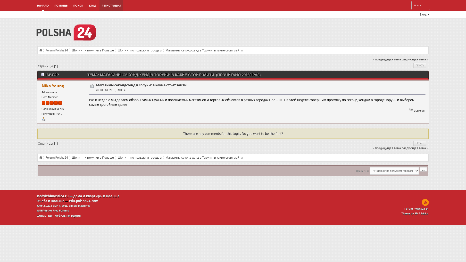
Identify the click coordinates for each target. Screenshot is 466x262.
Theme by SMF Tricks (414, 213)
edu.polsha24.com (83, 201)
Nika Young (53, 86)
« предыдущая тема (387, 59)
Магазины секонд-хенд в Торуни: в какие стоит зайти (141, 85)
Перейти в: (362, 171)
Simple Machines (79, 205)
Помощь (61, 5)
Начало (43, 5)
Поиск (78, 5)
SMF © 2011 (60, 205)
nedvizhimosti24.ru (53, 196)
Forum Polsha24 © (416, 208)
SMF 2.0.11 (43, 205)
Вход (92, 5)
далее (122, 104)
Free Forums (61, 210)
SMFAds (42, 210)
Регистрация (111, 5)
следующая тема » (415, 59)
